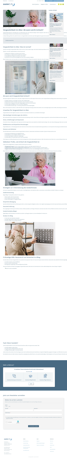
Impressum (52, 451)
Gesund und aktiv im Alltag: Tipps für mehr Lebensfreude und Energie (56, 50)
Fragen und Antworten (40, 445)
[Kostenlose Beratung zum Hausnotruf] (14, 375)
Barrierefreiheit (52, 449)
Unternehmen (52, 4)
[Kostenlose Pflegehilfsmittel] (30, 375)
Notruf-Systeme (35, 4)
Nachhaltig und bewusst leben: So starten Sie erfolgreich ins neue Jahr (56, 25)
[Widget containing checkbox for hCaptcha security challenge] (12, 422)
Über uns (51, 441)
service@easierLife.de (59, 0)
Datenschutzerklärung (14, 417)
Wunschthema (28, 371)
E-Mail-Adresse (7, 412)
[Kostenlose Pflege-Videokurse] (45, 375)
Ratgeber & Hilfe (44, 4)
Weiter (31, 383)
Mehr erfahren (52, 34)
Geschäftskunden (11, 0)
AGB (50, 447)
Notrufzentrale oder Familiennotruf (26, 448)
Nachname (35, 408)
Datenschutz (52, 445)
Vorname (6, 408)
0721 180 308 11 (50, 0)
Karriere (51, 443)
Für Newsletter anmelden (33, 426)
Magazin (38, 441)
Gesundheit (9, 27)
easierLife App (25, 443)
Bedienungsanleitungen (41, 443)
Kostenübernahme (26, 445)
